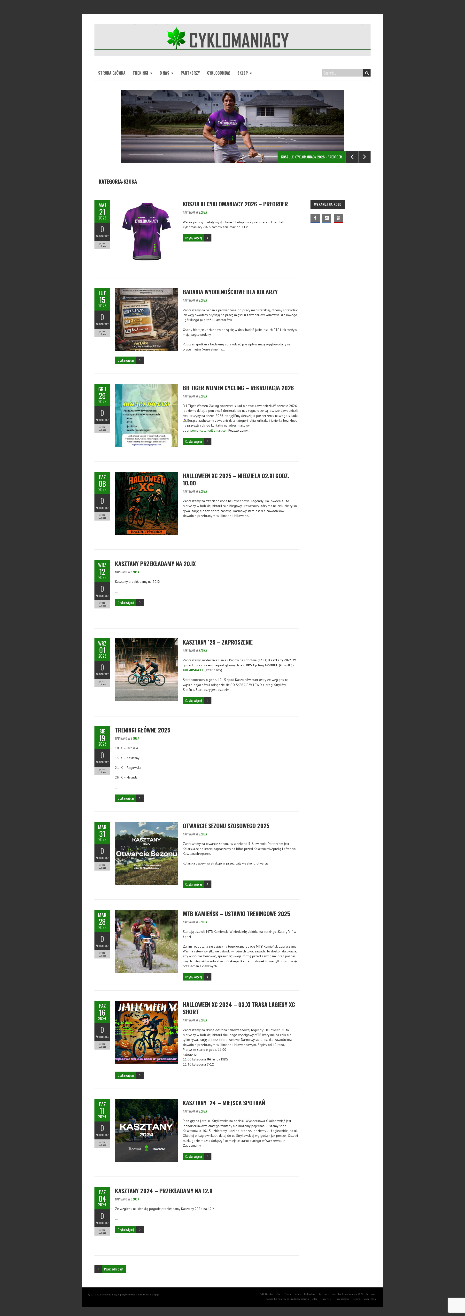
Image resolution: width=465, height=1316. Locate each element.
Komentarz (102, 236)
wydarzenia (370, 1298)
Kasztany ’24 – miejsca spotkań (224, 1102)
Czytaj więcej (193, 237)
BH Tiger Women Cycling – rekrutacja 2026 (238, 387)
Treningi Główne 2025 (142, 729)
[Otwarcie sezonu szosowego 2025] (146, 824)
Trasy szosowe (341, 1298)
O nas (164, 73)
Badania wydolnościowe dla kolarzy (230, 291)
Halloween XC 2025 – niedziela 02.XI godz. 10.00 (236, 479)
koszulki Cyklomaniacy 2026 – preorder (235, 203)
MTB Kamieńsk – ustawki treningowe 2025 (236, 913)
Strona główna (111, 73)
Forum (288, 1294)
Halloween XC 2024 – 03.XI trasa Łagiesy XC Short (239, 1008)
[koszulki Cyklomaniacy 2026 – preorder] (146, 202)
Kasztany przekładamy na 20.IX (155, 563)
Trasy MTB (325, 1298)
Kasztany (323, 1294)
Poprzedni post (114, 1268)
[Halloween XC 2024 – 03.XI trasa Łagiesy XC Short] (146, 1003)
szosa (203, 212)
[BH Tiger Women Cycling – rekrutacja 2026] (146, 386)
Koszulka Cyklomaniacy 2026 (347, 1294)
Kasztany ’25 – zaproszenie (218, 642)
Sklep (242, 73)
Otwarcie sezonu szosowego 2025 (226, 825)
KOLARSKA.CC (193, 670)
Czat (279, 1294)
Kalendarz (309, 1294)
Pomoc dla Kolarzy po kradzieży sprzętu (287, 1298)
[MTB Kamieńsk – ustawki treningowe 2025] (146, 912)
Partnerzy (190, 73)
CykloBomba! (218, 73)
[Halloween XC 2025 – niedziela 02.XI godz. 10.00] (146, 474)
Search (367, 73)
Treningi (140, 73)
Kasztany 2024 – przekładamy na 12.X (163, 1190)
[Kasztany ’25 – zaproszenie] (146, 641)
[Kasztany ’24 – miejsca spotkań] (146, 1101)
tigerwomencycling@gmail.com (205, 430)
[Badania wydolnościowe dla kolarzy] (146, 290)
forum (297, 1294)
